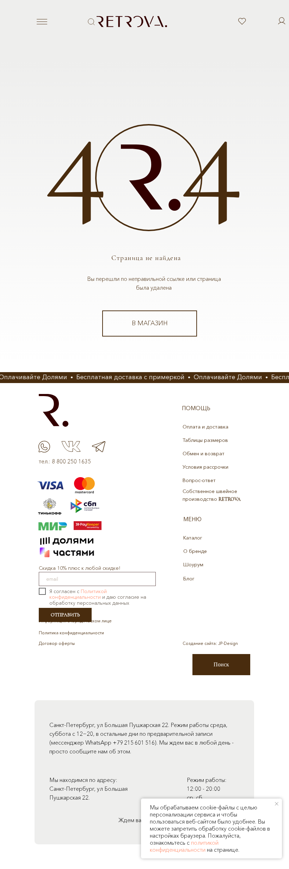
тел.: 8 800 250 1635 (65, 461)
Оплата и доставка (205, 427)
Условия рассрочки (205, 467)
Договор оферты (57, 643)
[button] (91, 21)
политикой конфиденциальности (184, 846)
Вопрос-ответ (199, 480)
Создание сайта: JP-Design (210, 643)
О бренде (195, 551)
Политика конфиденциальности (71, 632)
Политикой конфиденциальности (78, 594)
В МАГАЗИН (150, 323)
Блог (189, 578)
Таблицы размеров (205, 440)
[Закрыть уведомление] (276, 803)
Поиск (221, 664)
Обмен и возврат (204, 453)
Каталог (192, 538)
